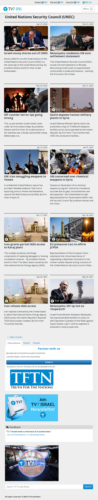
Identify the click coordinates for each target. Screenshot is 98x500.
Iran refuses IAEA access (20, 306)
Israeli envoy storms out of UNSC (26, 53)
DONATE (49, 362)
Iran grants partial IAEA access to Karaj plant (24, 245)
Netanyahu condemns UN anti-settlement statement (70, 54)
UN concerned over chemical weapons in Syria (69, 178)
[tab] (14, 343)
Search (88, 486)
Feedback (15, 427)
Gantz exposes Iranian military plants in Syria (70, 116)
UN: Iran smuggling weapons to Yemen (25, 178)
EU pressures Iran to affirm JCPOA (68, 245)
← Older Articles (14, 337)
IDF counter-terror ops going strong (23, 116)
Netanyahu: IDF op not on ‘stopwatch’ (67, 307)
